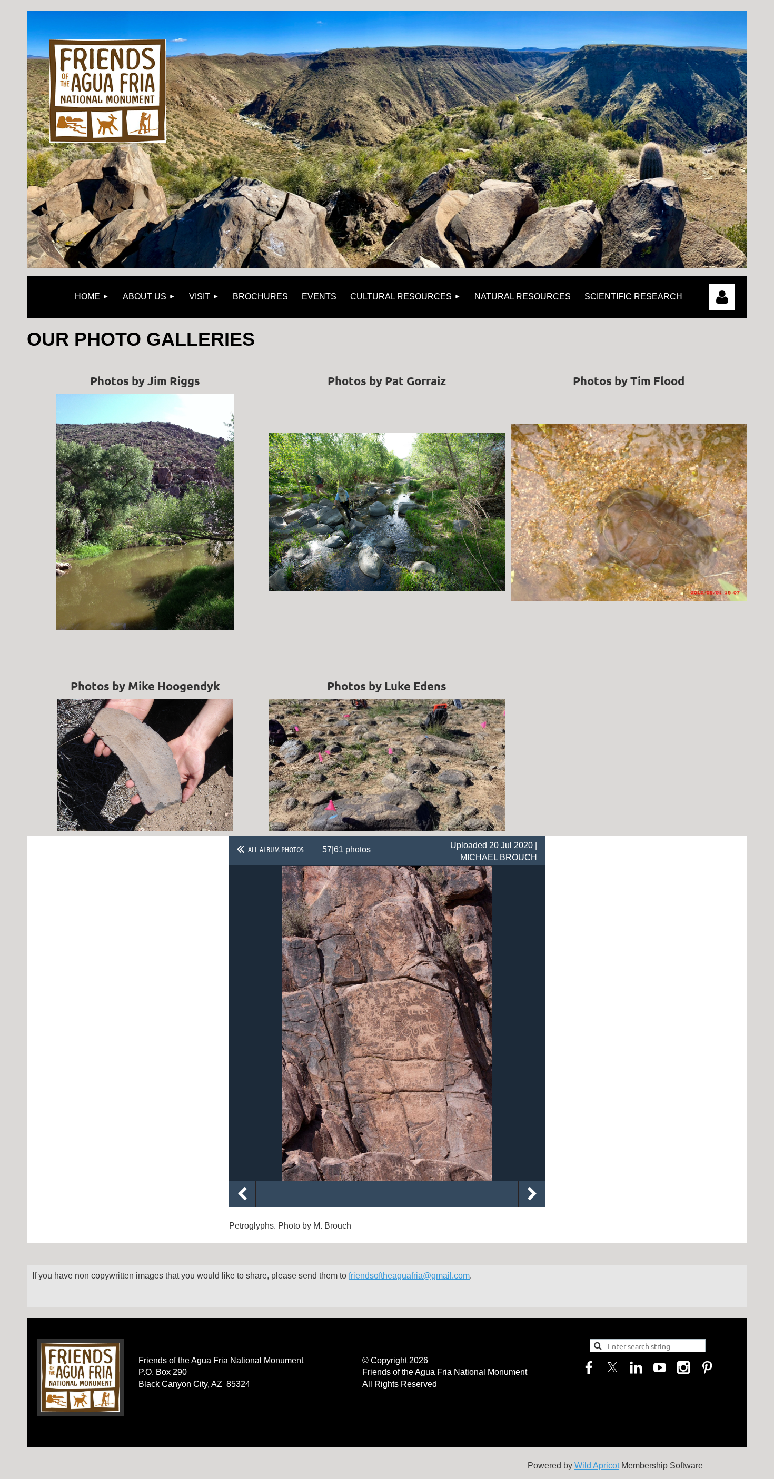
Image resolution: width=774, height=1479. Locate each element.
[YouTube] (659, 1367)
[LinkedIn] (636, 1367)
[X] (612, 1367)
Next (532, 1194)
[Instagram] (683, 1367)
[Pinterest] (707, 1367)
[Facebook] (588, 1367)
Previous (242, 1194)
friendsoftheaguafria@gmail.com (409, 1275)
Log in (722, 297)
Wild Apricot (596, 1465)
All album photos (276, 849)
